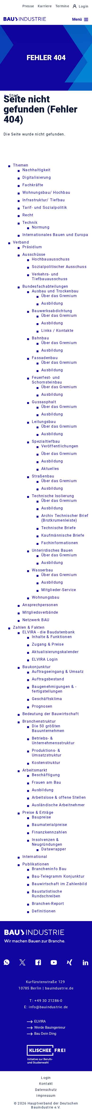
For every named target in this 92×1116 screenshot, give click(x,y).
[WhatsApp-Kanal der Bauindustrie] (7, 962)
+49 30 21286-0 (48, 1001)
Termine (62, 6)
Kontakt (46, 1083)
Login (83, 6)
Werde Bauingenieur (49, 1027)
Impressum (45, 1095)
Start (13, 95)
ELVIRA (40, 1021)
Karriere (45, 6)
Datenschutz (46, 1090)
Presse (28, 6)
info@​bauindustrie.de (48, 1007)
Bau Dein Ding (45, 1033)
